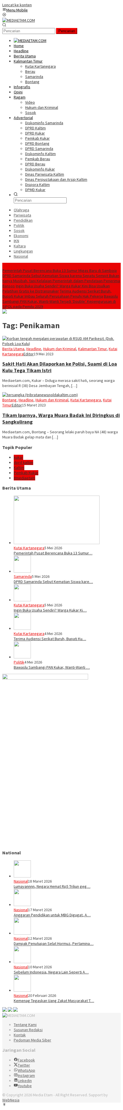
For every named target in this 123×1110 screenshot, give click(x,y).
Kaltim (19, 467)
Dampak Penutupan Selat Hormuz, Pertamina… (54, 943)
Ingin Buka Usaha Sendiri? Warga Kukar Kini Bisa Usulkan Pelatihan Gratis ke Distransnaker (56, 288)
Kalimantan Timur (92, 348)
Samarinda (23, 576)
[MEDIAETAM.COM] (18, 20)
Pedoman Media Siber (32, 1040)
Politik (19, 662)
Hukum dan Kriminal (59, 348)
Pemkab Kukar (26, 472)
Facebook (26, 1060)
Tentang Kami (25, 1024)
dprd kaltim (23, 462)
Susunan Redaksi (28, 1029)
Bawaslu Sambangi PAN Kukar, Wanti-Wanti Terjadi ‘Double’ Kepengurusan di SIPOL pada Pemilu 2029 (60, 301)
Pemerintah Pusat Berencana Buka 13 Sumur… (53, 553)
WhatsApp (26, 1070)
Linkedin (25, 1080)
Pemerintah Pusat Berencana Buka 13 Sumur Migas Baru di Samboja (59, 270)
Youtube (25, 1085)
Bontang (9, 399)
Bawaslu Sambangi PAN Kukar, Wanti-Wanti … (52, 667)
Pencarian (66, 31)
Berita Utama (13, 348)
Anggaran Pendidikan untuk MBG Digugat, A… (52, 914)
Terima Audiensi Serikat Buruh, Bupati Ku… (50, 638)
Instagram (26, 1075)
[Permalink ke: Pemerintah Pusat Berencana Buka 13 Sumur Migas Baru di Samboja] (57, 542)
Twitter (24, 1065)
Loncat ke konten (17, 4)
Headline (33, 348)
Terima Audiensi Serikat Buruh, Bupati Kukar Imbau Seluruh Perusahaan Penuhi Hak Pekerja (57, 293)
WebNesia (10, 1100)
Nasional (21, 881)
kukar (18, 457)
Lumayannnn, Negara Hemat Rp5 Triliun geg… (52, 886)
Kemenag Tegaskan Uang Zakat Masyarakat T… (54, 1000)
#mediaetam (24, 477)
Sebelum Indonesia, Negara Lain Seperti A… (51, 972)
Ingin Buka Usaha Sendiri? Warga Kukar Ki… (50, 610)
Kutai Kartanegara (85, 399)
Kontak (20, 1034)
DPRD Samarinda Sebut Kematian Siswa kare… (53, 581)
